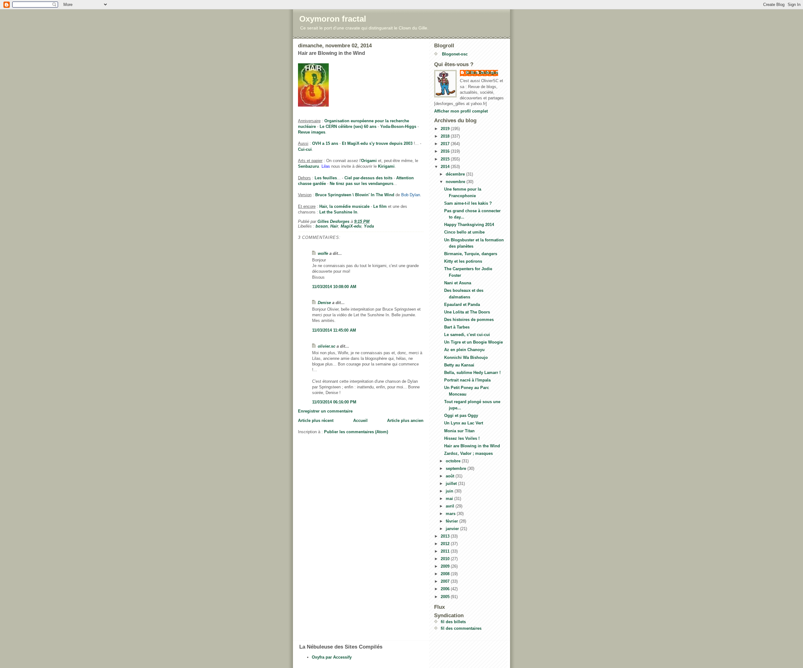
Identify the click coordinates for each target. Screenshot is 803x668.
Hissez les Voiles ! (462, 438)
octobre (454, 461)
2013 (446, 536)
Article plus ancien (405, 420)
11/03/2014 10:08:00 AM (334, 286)
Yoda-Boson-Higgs (398, 126)
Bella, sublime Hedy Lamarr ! (472, 372)
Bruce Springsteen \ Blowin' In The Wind (354, 194)
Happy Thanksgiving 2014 (469, 224)
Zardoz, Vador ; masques (468, 453)
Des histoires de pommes (469, 319)
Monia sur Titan (459, 431)
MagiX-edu (351, 226)
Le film (380, 206)
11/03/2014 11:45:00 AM (334, 330)
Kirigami (386, 166)
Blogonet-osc (454, 54)
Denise (324, 302)
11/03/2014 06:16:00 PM (334, 402)
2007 (446, 581)
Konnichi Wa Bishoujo (466, 357)
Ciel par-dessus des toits (368, 178)
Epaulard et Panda (462, 304)
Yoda (369, 226)
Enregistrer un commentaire (325, 411)
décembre (456, 174)
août (450, 476)
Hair (334, 226)
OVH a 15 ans (325, 143)
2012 (446, 543)
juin (450, 491)
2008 (446, 573)
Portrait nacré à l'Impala (467, 380)
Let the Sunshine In (338, 212)
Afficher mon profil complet (461, 111)
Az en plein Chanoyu (464, 349)
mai (450, 498)
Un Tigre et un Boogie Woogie (473, 342)
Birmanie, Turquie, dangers (470, 253)
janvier (453, 528)
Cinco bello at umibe (464, 232)
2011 (446, 551)
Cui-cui (305, 149)
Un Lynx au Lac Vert (463, 423)
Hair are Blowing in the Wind (472, 446)
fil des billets (453, 621)
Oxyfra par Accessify (332, 657)
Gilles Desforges (482, 72)
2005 (446, 596)
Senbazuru (308, 166)
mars (451, 513)
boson (322, 226)
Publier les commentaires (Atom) (356, 431)
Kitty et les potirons (463, 261)
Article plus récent (315, 420)
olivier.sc (326, 346)
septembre (456, 468)
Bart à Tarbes (457, 327)
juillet (452, 483)
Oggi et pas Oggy (461, 415)
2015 (446, 159)
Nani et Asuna (457, 283)
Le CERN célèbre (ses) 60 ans (348, 126)
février (452, 521)
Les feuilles (326, 178)
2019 (446, 128)
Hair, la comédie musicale (344, 206)
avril (450, 506)
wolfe (323, 253)
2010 (446, 558)
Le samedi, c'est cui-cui (467, 334)
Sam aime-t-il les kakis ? (468, 203)
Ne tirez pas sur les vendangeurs (361, 183)
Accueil (360, 420)
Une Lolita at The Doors (467, 312)
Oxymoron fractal (332, 19)
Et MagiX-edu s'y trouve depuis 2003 (377, 143)
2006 (446, 588)
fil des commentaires (461, 628)
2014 (446, 166)
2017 (446, 143)
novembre (456, 181)
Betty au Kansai (459, 365)
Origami (369, 160)
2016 (446, 151)
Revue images (311, 132)
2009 (446, 566)
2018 (446, 136)
